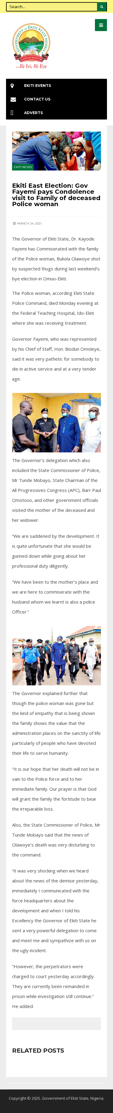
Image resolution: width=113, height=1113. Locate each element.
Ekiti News (23, 167)
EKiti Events (37, 85)
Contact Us (37, 99)
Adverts (33, 112)
